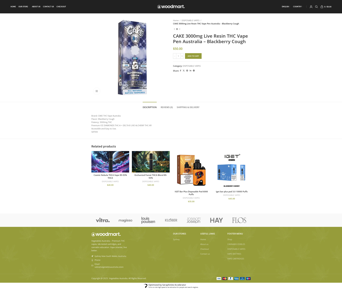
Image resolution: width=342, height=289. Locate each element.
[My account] (311, 6)
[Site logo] (171, 6)
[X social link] (183, 70)
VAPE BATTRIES (234, 253)
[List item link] (109, 260)
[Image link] (106, 234)
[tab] (150, 106)
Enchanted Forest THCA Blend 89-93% (151, 176)
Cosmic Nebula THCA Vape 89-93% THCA (110, 176)
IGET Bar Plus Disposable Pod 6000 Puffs (191, 193)
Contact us (205, 253)
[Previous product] (174, 29)
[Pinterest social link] (187, 70)
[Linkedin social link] (190, 70)
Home (176, 20)
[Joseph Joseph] (193, 220)
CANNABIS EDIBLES (236, 244)
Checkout (204, 249)
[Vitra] (102, 220)
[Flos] (239, 220)
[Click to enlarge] (96, 91)
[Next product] (179, 29)
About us (204, 244)
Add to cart (193, 56)
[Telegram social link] (194, 70)
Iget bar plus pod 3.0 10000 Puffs (232, 191)
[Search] (316, 6)
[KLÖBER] (171, 220)
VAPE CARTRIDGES (235, 258)
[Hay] (216, 220)
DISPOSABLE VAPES (190, 20)
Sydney (176, 239)
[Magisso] (125, 220)
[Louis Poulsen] (148, 220)
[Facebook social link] (180, 70)
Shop (229, 239)
